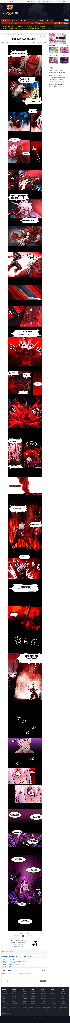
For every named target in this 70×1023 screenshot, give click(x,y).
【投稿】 (44, 42)
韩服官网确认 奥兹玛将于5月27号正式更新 (57, 72)
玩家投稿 (15, 23)
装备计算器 (23, 20)
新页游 (32, 1)
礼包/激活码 (38, 1)
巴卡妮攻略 (23, 28)
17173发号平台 (59, 1009)
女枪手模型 (53, 996)
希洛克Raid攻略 (37, 28)
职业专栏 (27, 23)
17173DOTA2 (38, 1009)
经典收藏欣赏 (24, 995)
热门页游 (48, 1)
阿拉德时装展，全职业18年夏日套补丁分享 (57, 73)
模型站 (41, 20)
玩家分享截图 (43, 993)
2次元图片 (43, 1001)
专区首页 (5, 20)
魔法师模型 (53, 995)
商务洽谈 (35, 1018)
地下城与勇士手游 (13, 1007)
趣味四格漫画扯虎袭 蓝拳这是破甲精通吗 (11, 966)
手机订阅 (34, 42)
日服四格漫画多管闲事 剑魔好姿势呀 (10, 964)
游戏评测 (65, 25)
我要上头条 (48, 28)
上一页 (18, 935)
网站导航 (11, 1)
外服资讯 (10, 23)
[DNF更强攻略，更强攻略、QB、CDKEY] (57, 43)
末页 (33, 935)
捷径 (22, 956)
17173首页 (4, 1)
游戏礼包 (57, 23)
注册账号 (57, 25)
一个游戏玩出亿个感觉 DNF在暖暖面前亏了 (57, 79)
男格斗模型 (53, 1000)
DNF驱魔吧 (66, 1007)
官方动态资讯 (4, 1001)
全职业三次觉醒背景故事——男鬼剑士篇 (56, 86)
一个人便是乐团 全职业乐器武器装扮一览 (56, 81)
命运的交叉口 (18, 956)
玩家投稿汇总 (4, 998)
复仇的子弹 (5, 956)
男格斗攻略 (14, 1000)
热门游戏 (59, 1)
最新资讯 (5, 23)
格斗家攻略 (14, 998)
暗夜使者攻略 (14, 1003)
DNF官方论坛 (62, 995)
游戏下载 (61, 25)
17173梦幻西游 (32, 1009)
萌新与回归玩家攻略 (30, 28)
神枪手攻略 (14, 993)
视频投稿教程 (40, 23)
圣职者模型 (53, 1001)
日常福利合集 (33, 23)
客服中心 (43, 1018)
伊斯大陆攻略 (17, 28)
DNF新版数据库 (5, 1003)
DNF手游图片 (33, 1003)
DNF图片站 (21, 23)
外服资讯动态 (4, 995)
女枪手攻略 (14, 996)
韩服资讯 (26, 26)
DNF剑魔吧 (61, 1007)
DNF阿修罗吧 (31, 1007)
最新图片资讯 (43, 991)
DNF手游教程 (33, 998)
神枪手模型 (53, 993)
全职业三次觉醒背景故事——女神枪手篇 (56, 82)
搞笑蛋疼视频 (24, 1001)
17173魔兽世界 (25, 1009)
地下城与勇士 (7, 34)
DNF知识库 (62, 1003)
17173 (3, 34)
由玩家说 (43, 28)
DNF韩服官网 (62, 996)
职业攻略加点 (4, 996)
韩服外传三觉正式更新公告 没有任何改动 (56, 84)
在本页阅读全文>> (24, 938)
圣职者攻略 (14, 1001)
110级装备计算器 (10, 26)
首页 (15, 935)
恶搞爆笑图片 (43, 996)
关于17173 (23, 1018)
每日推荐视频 (24, 991)
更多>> (67, 68)
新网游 (28, 1)
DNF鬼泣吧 (43, 1007)
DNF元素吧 (49, 1007)
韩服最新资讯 (33, 993)
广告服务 (31, 1018)
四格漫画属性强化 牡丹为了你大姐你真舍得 (12, 961)
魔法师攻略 (14, 995)
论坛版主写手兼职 (38, 26)
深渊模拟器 (47, 23)
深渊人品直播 (24, 1000)
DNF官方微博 (62, 993)
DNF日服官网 (62, 998)
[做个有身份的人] (43, 970)
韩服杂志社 (33, 996)
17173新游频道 (45, 1009)
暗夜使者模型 (53, 1003)
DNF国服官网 (62, 991)
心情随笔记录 (4, 1000)
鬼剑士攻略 (14, 991)
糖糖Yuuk (10, 1013)
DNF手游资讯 (33, 1000)
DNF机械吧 (55, 1007)
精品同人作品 (43, 995)
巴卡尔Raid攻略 (10, 28)
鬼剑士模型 (53, 991)
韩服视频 (33, 995)
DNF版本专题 (62, 1001)
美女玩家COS (43, 1000)
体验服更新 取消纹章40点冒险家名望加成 (56, 70)
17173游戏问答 (52, 1009)
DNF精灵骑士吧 (13, 1009)
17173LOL (19, 1009)
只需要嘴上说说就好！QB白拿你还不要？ (11, 959)
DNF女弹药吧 (37, 1007)
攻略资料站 (14, 20)
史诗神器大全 (24, 1003)
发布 (43, 980)
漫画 (25, 956)
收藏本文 (44, 951)
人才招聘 (27, 1018)
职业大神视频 (24, 998)
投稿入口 (44, 26)
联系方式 (39, 1018)
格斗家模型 (53, 998)
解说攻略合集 (24, 996)
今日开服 (43, 1)
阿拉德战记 (11, 956)
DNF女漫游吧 (6, 1009)
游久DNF (19, 1007)
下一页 (29, 935)
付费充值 (65, 23)
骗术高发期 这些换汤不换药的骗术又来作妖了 (57, 75)
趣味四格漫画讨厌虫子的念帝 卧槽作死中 (11, 962)
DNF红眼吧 (25, 1007)
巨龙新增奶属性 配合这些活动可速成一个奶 (57, 77)
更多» (67, 45)
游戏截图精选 (43, 998)
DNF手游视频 (33, 1001)
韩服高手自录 (24, 993)
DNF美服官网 (62, 1000)
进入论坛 (49, 20)
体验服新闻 (31, 26)
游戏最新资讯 (4, 991)
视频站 (32, 20)
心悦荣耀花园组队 (19, 26)
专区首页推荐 (4, 993)
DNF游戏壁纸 (43, 1003)
